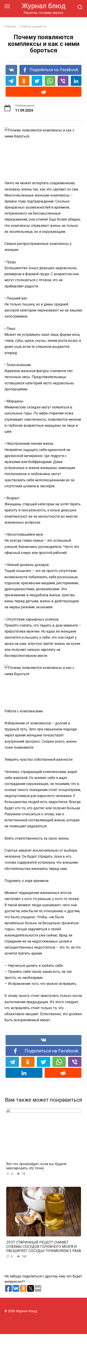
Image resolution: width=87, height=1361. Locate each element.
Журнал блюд (44, 6)
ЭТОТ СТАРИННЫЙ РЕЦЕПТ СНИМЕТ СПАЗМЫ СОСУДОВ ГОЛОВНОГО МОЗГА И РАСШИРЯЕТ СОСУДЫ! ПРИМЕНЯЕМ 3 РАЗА (43, 1246)
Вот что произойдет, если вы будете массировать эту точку (36, 1166)
